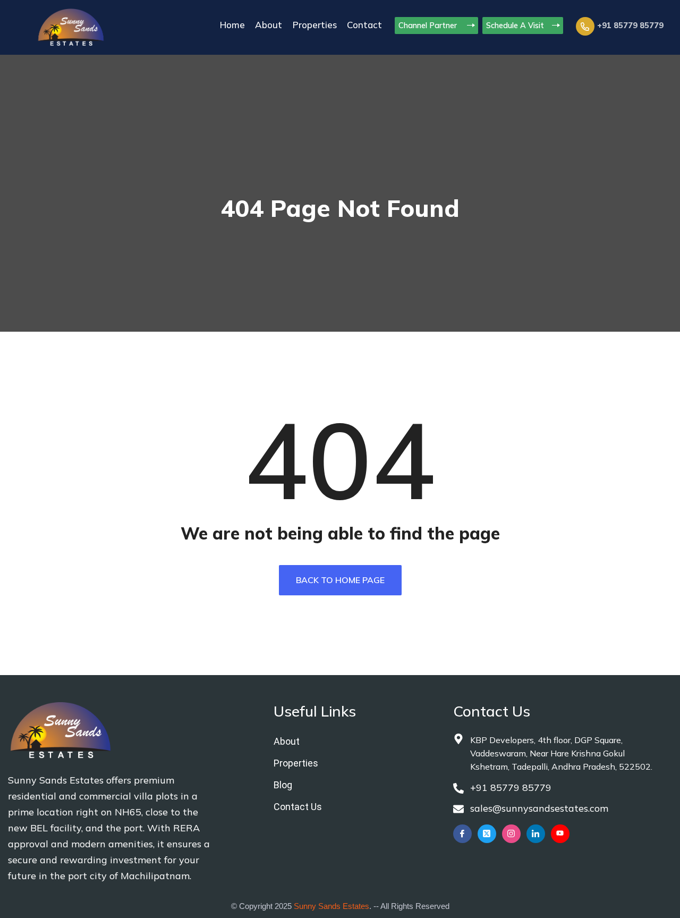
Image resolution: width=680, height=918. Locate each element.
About (268, 24)
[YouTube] (560, 833)
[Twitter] (487, 833)
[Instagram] (511, 833)
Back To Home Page (340, 580)
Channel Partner (428, 25)
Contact (364, 24)
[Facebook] (462, 833)
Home (232, 24)
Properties (315, 24)
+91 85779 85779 (630, 25)
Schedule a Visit (515, 25)
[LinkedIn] (535, 833)
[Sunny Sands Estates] (71, 26)
